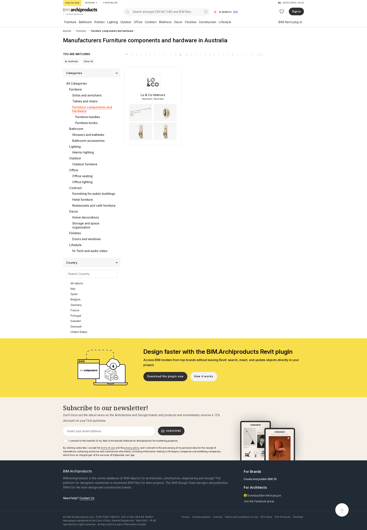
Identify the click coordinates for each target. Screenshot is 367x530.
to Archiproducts (74, 14)
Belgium (75, 299)
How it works (203, 376)
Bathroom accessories (88, 141)
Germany (76, 305)
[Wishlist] (282, 11)
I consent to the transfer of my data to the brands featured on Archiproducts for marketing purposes (123, 440)
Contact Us (87, 498)
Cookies (217, 516)
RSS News (266, 516)
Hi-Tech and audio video (89, 251)
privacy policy (131, 448)
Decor (178, 22)
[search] (127, 12)
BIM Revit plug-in (290, 22)
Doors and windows (86, 239)
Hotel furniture (82, 199)
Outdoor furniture (84, 164)
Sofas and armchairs (86, 95)
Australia (73, 61)
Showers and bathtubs (88, 135)
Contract (150, 22)
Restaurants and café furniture (93, 205)
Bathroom (85, 22)
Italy (73, 288)
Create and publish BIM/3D (260, 479)
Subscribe (173, 430)
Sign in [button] (296, 11)
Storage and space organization (85, 225)
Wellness (165, 22)
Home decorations (85, 217)
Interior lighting (83, 152)
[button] (226, 12)
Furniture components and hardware (92, 109)
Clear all (88, 61)
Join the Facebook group (259, 501)
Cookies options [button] (201, 517)
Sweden (76, 321)
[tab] (97, 3)
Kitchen (99, 22)
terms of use (108, 448)
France (75, 310)
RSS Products (282, 516)
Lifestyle (225, 22)
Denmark (76, 326)
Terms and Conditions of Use (241, 516)
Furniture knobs (86, 123)
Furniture (70, 22)
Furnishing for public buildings (93, 194)
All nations (77, 283)
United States (79, 331)
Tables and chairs (84, 101)
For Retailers (110, 3)
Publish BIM (72, 3)
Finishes (191, 22)
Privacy (185, 516)
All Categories (76, 83)
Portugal (76, 315)
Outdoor (125, 22)
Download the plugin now (165, 376)
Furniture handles (87, 117)
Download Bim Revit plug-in (264, 495)
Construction (207, 22)
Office (138, 22)
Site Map (298, 516)
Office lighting (82, 182)
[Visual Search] (206, 12)
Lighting (112, 22)
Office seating (82, 176)
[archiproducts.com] (80, 10)
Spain (74, 294)
